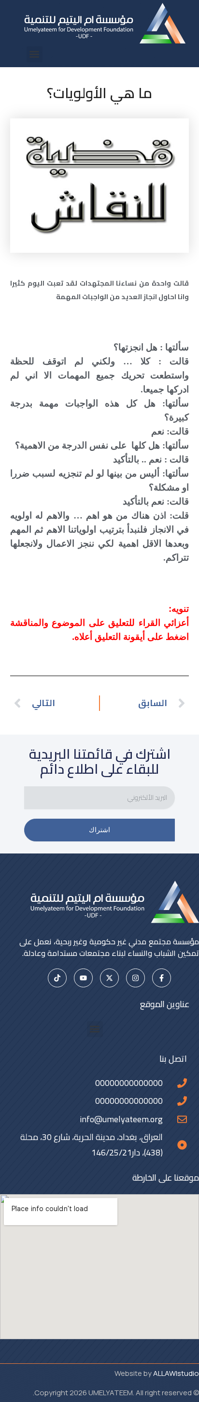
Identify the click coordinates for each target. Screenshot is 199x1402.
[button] (35, 54)
